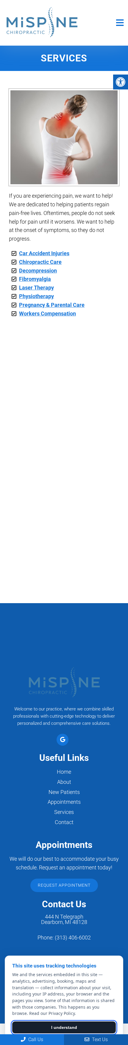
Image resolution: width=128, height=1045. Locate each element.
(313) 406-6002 (73, 937)
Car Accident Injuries (44, 253)
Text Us (99, 1039)
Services (64, 812)
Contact (64, 822)
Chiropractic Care (40, 262)
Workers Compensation (47, 313)
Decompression (38, 270)
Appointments (64, 802)
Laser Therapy (36, 287)
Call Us (35, 1039)
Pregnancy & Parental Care (52, 305)
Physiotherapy (36, 296)
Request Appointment (64, 885)
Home (64, 772)
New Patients (64, 792)
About (64, 782)
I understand (64, 1027)
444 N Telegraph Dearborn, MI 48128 (64, 919)
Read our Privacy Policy (52, 1013)
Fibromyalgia (35, 279)
